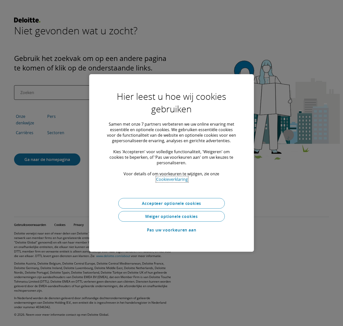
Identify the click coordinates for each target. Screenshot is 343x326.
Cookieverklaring (172, 179)
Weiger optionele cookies (171, 216)
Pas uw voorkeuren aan (171, 230)
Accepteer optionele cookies (171, 203)
